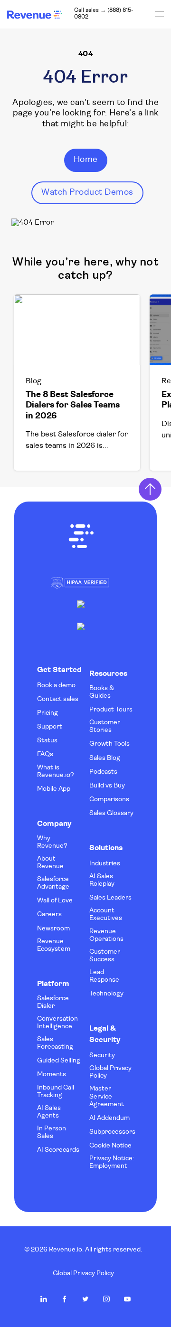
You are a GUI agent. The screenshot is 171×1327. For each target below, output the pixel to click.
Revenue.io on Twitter (85, 1299)
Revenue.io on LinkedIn (44, 1299)
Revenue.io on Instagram (106, 1299)
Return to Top (150, 489)
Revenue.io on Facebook (64, 1299)
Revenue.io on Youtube (127, 1299)
